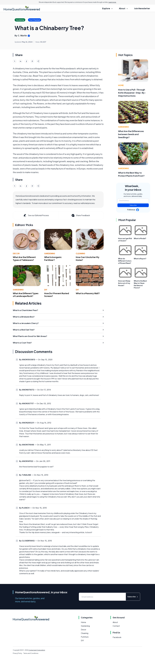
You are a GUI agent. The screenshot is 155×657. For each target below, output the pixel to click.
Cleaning (80, 253)
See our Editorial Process (38, 215)
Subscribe (133, 205)
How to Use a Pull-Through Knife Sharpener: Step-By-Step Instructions (132, 92)
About (115, 622)
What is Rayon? (140, 258)
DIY (45, 289)
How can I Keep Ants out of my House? (124, 283)
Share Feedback (83, 215)
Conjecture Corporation (36, 650)
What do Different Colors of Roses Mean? (124, 260)
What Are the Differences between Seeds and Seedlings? (131, 134)
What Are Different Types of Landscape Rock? (25, 294)
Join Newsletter (142, 8)
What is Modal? (140, 238)
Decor (16, 253)
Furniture (85, 637)
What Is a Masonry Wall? (88, 293)
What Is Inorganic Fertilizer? (53, 258)
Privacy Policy (17, 653)
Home (121, 85)
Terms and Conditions (30, 653)
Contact (116, 626)
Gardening (49, 253)
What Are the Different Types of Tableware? (24, 258)
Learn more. (112, 2)
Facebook (117, 637)
